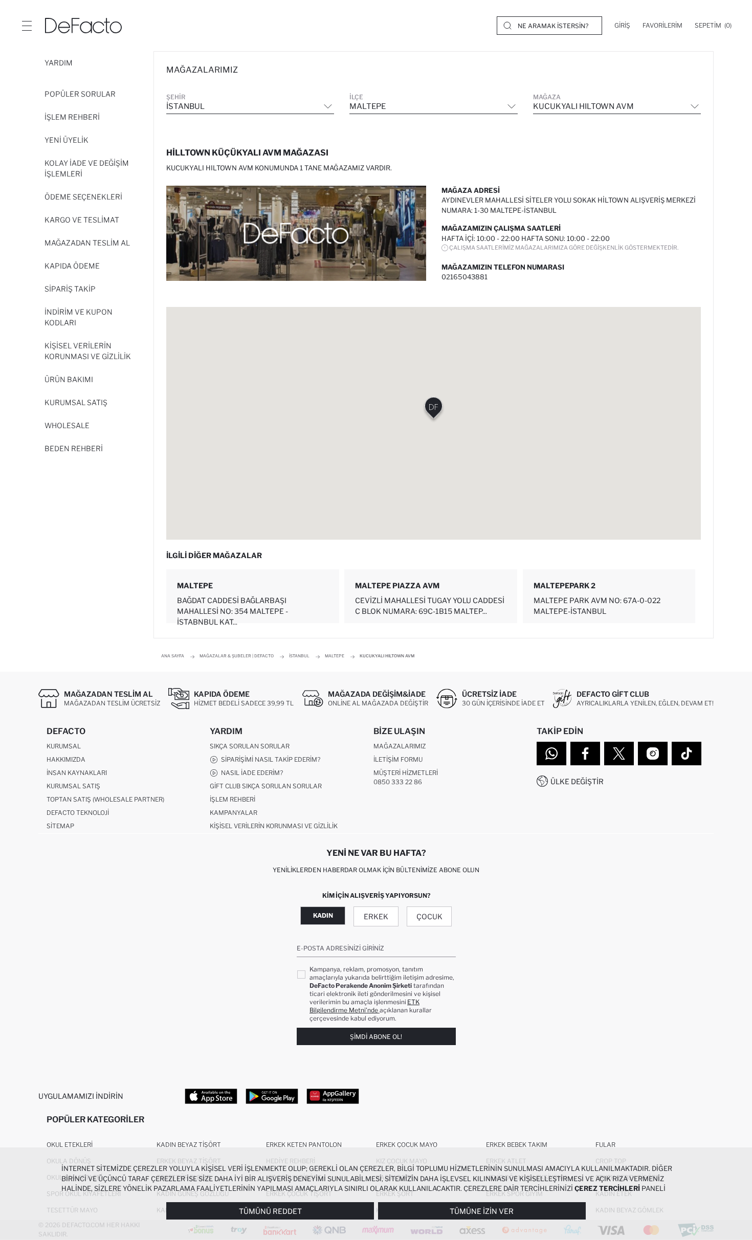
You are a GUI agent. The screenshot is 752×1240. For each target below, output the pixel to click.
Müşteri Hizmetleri (405, 773)
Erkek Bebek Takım (516, 1144)
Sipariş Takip (70, 288)
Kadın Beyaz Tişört (189, 1144)
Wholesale (67, 425)
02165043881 (464, 277)
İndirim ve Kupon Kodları (79, 317)
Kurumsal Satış (76, 402)
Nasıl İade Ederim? (250, 773)
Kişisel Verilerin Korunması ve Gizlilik (88, 351)
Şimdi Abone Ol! (376, 1036)
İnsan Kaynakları (77, 773)
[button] (434, 410)
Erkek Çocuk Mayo (406, 1144)
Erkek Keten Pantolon (304, 1144)
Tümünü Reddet (270, 1211)
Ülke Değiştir (577, 781)
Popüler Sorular (80, 94)
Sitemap (60, 826)
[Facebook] (585, 753)
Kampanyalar (233, 812)
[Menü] (26, 25)
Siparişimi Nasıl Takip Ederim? (269, 759)
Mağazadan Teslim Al (87, 242)
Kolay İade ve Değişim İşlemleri (87, 168)
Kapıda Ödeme (72, 265)
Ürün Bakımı (69, 379)
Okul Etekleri (70, 1144)
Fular (605, 1144)
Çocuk (429, 916)
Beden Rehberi (74, 448)
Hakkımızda (66, 759)
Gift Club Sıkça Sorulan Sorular (266, 786)
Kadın (323, 915)
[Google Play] (272, 1096)
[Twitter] (619, 753)
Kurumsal (64, 746)
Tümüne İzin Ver (482, 1211)
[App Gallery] (332, 1096)
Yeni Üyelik (67, 140)
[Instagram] (653, 753)
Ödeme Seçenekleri (83, 196)
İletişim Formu (398, 759)
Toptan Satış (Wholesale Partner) (105, 799)
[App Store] (211, 1096)
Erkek (376, 916)
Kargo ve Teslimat (82, 219)
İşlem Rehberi (72, 117)
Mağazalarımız (399, 746)
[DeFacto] (83, 25)
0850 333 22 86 (397, 782)
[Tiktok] (686, 753)
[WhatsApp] (551, 753)
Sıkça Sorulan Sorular (250, 746)
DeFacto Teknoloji (78, 812)
